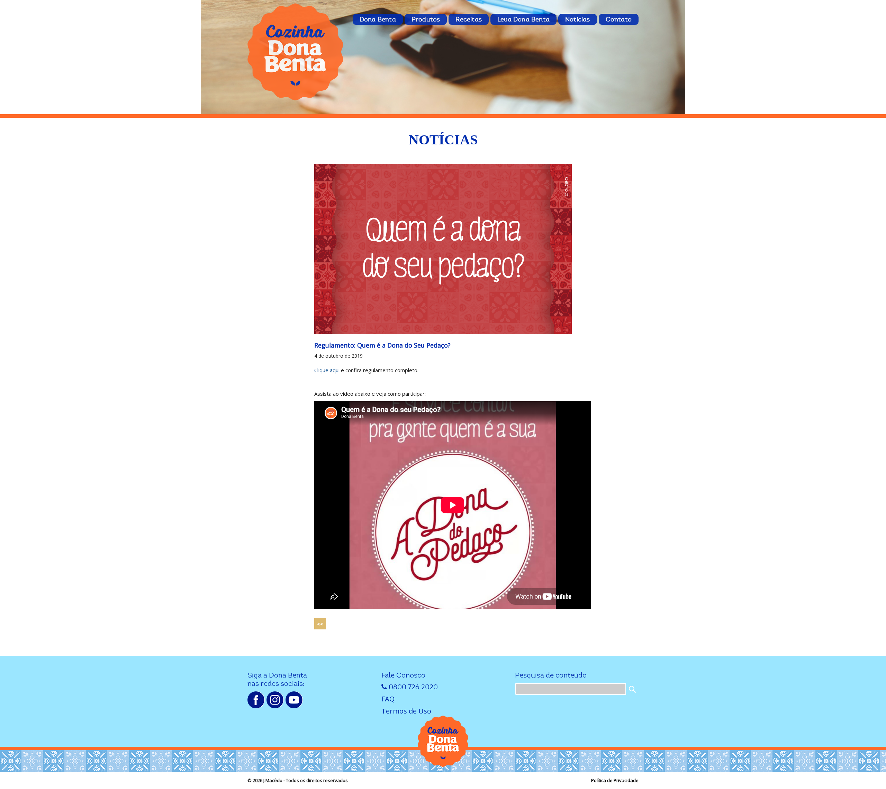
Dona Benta (378, 19)
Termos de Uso (406, 711)
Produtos (426, 19)
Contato (619, 19)
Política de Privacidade (615, 780)
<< (320, 623)
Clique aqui (327, 370)
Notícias (577, 19)
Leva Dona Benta (523, 19)
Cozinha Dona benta (295, 51)
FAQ (388, 698)
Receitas (468, 19)
